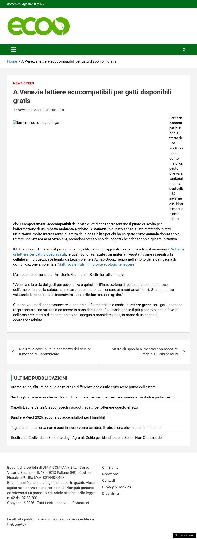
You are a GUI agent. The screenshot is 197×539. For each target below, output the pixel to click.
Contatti (108, 480)
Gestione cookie (184, 535)
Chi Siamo (110, 467)
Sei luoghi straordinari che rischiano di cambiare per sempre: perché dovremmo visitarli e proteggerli (91, 397)
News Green (23, 83)
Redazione (110, 474)
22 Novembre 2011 (27, 110)
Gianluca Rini (54, 110)
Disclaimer (110, 493)
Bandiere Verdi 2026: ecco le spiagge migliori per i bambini (58, 417)
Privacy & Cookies (116, 487)
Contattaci (80, 503)
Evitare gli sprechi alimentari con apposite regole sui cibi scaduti (144, 351)
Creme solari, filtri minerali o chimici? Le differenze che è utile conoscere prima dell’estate (83, 387)
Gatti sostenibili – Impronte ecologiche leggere (96, 264)
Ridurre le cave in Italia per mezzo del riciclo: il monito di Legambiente (55, 351)
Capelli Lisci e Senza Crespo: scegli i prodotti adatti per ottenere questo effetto (74, 407)
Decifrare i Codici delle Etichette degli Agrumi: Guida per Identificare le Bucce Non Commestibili (88, 438)
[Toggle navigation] (13, 49)
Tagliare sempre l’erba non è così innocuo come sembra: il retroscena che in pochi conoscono (87, 427)
